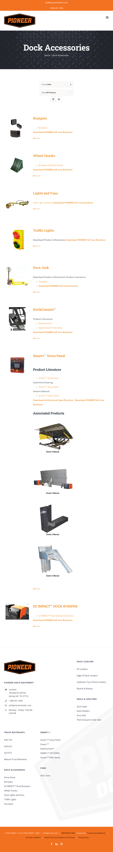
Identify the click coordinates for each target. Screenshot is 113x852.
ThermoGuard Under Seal (89, 719)
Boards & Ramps (85, 688)
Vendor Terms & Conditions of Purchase (59, 837)
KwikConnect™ (44, 309)
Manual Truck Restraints (15, 759)
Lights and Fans (45, 193)
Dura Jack (41, 267)
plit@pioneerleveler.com (56, 2)
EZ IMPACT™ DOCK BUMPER (55, 606)
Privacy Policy (83, 837)
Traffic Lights (43, 230)
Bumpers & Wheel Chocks (51, 165)
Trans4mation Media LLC (96, 833)
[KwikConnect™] (17, 319)
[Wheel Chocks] (17, 165)
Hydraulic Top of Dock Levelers (91, 682)
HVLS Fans (45, 775)
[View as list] (58, 99)
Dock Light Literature (43, 202)
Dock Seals (82, 706)
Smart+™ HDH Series (50, 757)
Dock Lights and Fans (14, 795)
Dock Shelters (83, 711)
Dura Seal (81, 715)
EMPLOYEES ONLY (68, 833)
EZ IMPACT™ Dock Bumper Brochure (56, 615)
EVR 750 (8, 739)
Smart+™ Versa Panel (49, 356)
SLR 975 (8, 752)
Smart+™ (44, 744)
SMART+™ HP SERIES (50, 753)
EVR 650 (8, 746)
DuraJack (43, 281)
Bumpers (40, 118)
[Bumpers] (17, 127)
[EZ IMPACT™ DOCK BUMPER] (17, 612)
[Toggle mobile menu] (107, 17)
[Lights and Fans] (17, 202)
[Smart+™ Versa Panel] (17, 365)
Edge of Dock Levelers (87, 675)
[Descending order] (70, 84)
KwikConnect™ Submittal (50, 327)
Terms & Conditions (33, 837)
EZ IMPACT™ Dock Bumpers (17, 786)
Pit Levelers (82, 669)
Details (37, 138)
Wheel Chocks (44, 155)
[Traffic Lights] (17, 239)
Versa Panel (9, 777)
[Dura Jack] (17, 277)
